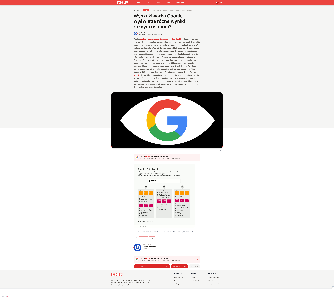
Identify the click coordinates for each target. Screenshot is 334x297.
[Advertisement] (167, 293)
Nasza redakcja (213, 277)
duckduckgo (143, 238)
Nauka (168, 2)
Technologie (178, 277)
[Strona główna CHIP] (122, 3)
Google (152, 238)
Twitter (176, 266)
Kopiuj (196, 266)
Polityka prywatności (215, 284)
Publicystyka (180, 2)
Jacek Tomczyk (143, 32)
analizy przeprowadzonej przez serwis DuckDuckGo (161, 39)
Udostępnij (140, 266)
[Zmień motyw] (216, 3)
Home (138, 10)
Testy (148, 2)
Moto (159, 2)
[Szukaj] (221, 2)
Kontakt (210, 280)
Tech (139, 2)
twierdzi (137, 75)
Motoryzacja (178, 284)
